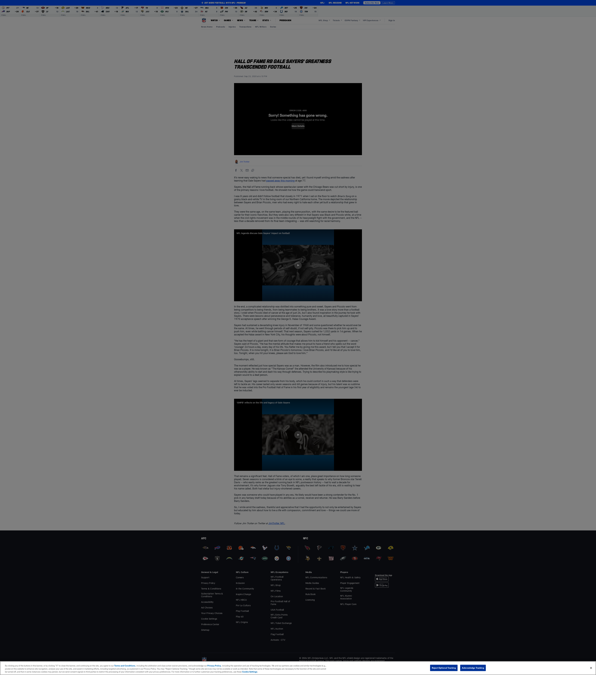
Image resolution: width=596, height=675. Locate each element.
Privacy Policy (214, 665)
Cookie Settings (249, 671)
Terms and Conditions (124, 665)
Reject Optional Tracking (444, 667)
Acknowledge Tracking (473, 667)
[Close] (591, 667)
